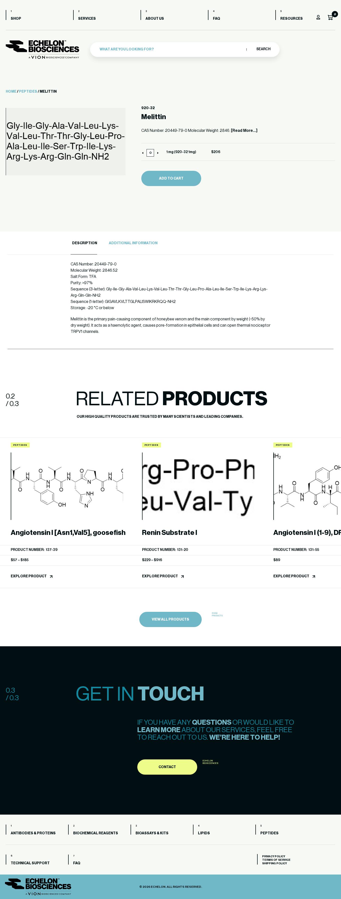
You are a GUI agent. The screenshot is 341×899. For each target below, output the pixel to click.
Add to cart (171, 178)
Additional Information (133, 243)
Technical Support (30, 863)
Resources (291, 18)
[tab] (84, 243)
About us (155, 18)
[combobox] (172, 49)
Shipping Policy (274, 863)
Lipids (204, 833)
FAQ (216, 18)
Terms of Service (276, 860)
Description (84, 243)
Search (263, 49)
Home (11, 91)
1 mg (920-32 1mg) (181, 152)
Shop (16, 18)
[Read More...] (244, 131)
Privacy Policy (273, 856)
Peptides (28, 91)
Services (87, 18)
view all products (170, 619)
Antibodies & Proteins (33, 833)
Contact (167, 767)
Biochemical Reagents (95, 833)
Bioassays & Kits (152, 833)
